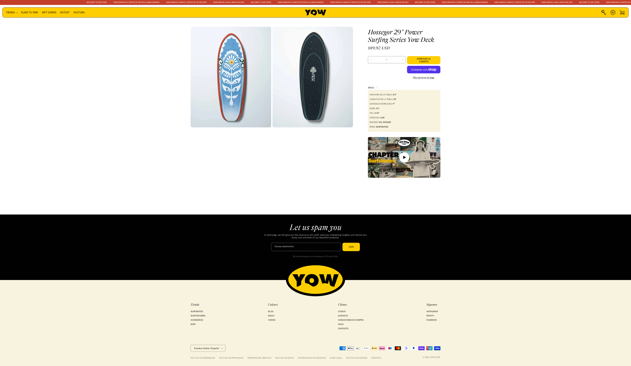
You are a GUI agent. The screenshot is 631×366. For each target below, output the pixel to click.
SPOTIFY (430, 315)
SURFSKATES (197, 311)
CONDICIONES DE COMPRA (351, 320)
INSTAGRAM (432, 311)
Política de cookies (356, 358)
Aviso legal (336, 358)
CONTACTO (343, 328)
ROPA (193, 324)
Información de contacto (312, 358)
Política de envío (284, 358)
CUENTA (342, 311)
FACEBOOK (431, 320)
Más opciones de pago (423, 77)
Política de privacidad (231, 358)
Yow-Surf (435, 357)
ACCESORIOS (197, 320)
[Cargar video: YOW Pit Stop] (404, 157)
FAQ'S (340, 324)
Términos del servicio (259, 358)
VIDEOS (271, 320)
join (351, 246)
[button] (11, 12)
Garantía (376, 358)
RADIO (271, 315)
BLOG (270, 311)
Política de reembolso (203, 358)
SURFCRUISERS (198, 315)
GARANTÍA (343, 315)
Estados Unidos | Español (206, 348)
